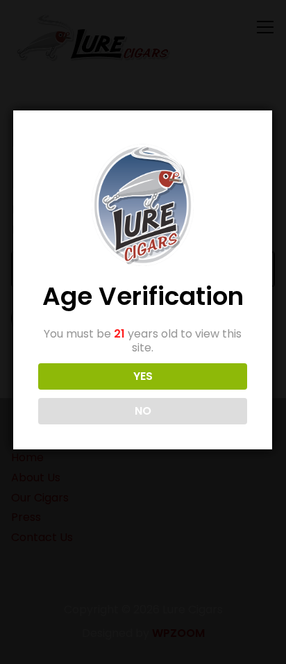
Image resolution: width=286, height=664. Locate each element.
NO (143, 411)
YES (143, 376)
